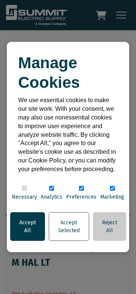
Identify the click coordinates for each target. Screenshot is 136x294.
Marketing (112, 197)
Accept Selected (69, 226)
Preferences (81, 197)
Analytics (51, 197)
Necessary (24, 197)
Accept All (27, 226)
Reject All (109, 226)
